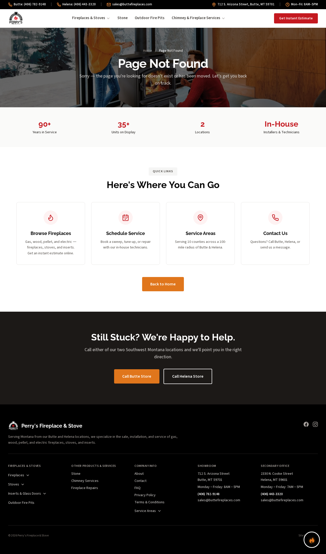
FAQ (137, 488)
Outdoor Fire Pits (150, 18)
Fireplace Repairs (84, 488)
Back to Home (163, 284)
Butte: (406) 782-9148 (30, 4)
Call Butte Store (136, 376)
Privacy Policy (145, 495)
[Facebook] (306, 424)
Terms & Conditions (149, 502)
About (139, 473)
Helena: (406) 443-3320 (79, 4)
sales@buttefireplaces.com (132, 4)
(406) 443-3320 (272, 494)
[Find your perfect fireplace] (312, 540)
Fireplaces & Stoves (88, 18)
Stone (122, 18)
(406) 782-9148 (209, 494)
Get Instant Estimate (296, 18)
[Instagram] (315, 424)
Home (147, 50)
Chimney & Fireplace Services (196, 18)
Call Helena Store (187, 376)
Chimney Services (85, 480)
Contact (140, 480)
